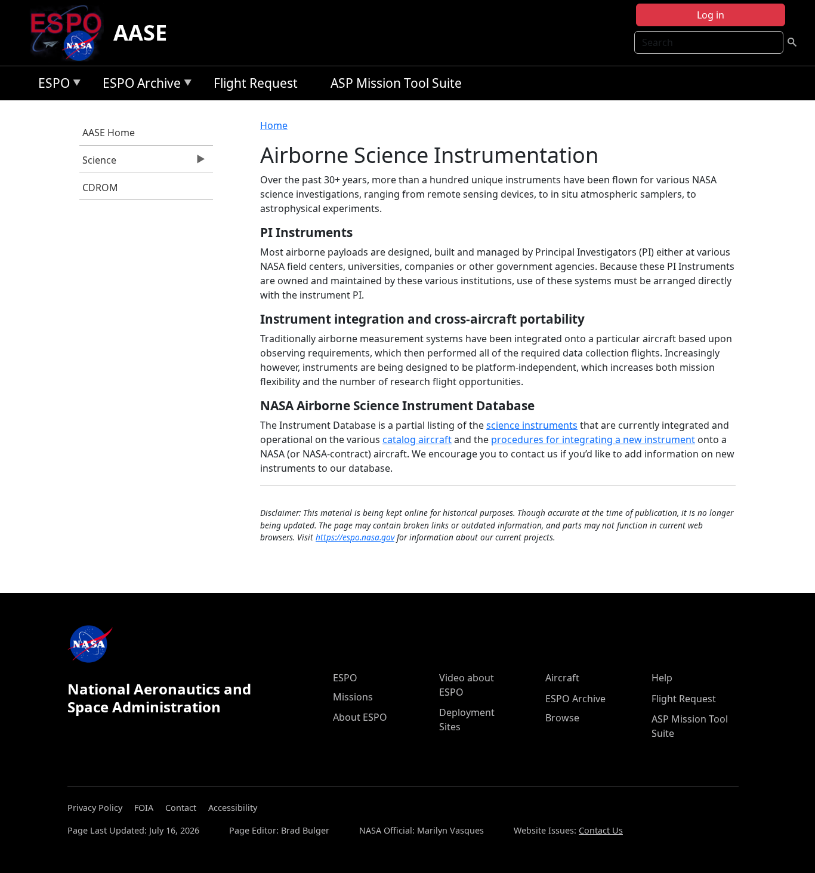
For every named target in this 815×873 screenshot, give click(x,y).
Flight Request (256, 83)
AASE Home (108, 132)
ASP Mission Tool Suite (396, 83)
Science (97, 163)
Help (662, 677)
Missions (353, 696)
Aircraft (562, 677)
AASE (140, 32)
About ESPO (360, 717)
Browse (562, 717)
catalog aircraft (417, 439)
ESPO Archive (139, 85)
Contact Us (601, 830)
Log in (710, 14)
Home (274, 125)
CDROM (100, 187)
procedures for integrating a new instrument (593, 439)
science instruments (532, 425)
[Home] (70, 33)
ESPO (51, 85)
